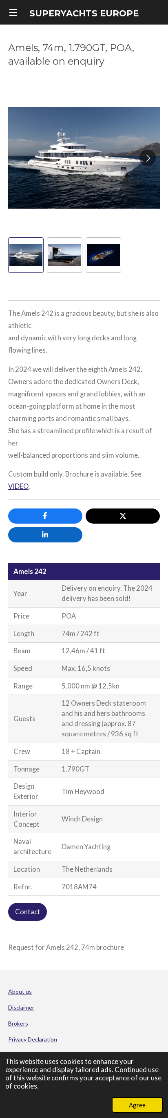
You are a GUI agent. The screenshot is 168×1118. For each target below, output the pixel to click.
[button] (26, 255)
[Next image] (147, 158)
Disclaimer (21, 1007)
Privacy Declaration (32, 1039)
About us (20, 991)
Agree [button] (137, 1105)
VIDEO (18, 486)
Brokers (18, 1023)
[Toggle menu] (13, 12)
